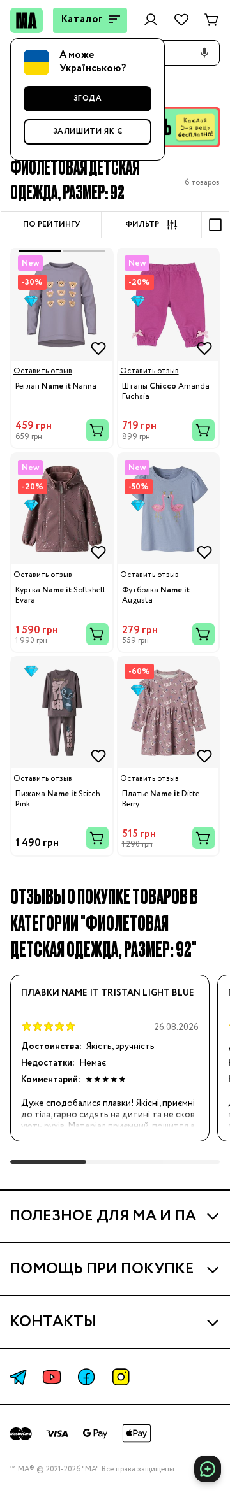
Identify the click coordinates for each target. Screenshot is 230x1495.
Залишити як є (88, 131)
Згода (87, 98)
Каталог (82, 19)
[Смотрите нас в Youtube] (51, 1376)
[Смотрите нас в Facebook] (86, 1376)
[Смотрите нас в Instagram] (120, 1376)
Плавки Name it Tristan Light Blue (107, 993)
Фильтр (142, 225)
